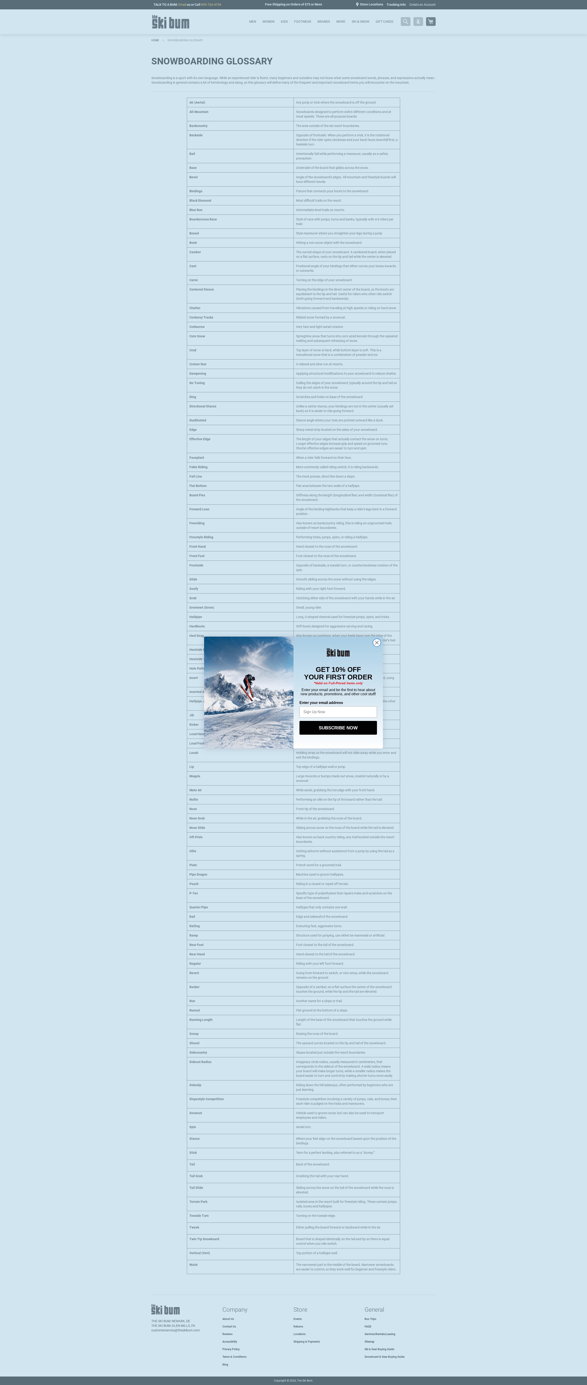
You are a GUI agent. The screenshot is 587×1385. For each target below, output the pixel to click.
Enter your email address (321, 703)
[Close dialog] (377, 642)
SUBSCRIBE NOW (338, 727)
